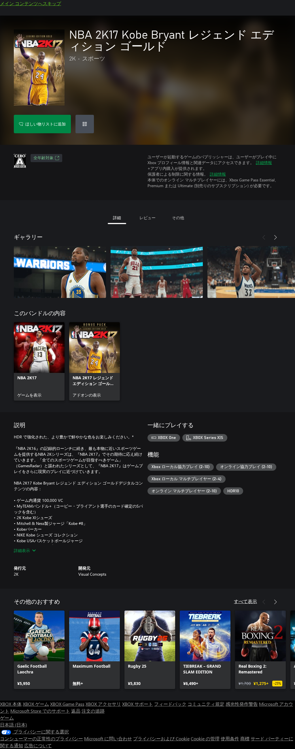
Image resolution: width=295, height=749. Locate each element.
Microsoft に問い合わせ (108, 738)
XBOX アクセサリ (103, 704)
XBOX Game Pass (67, 704)
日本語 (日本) (13, 725)
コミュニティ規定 (206, 704)
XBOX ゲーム (36, 704)
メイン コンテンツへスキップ (30, 3)
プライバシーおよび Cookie (161, 738)
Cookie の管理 (205, 738)
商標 (244, 738)
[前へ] (264, 237)
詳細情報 (264, 162)
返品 (75, 711)
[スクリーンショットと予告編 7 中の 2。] (157, 272)
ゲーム (7, 718)
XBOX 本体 (11, 704)
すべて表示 (245, 601)
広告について (38, 745)
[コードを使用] (84, 124)
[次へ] (275, 237)
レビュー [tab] (147, 217)
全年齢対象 (43, 158)
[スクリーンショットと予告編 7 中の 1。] (60, 272)
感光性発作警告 (242, 704)
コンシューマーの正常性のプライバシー (41, 738)
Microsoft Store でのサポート (40, 711)
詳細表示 (22, 550)
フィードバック (170, 704)
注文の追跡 (93, 711)
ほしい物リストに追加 (45, 124)
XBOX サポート (137, 704)
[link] (39, 361)
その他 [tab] (178, 217)
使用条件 (230, 738)
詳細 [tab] (117, 217)
